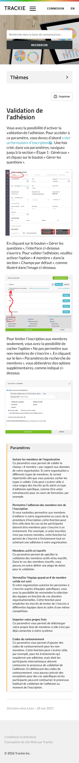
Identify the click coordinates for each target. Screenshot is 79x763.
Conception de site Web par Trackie (28, 742)
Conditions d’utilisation (20, 737)
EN (73, 8)
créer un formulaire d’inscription (39, 140)
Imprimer (64, 96)
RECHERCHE (39, 45)
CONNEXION (55, 8)
